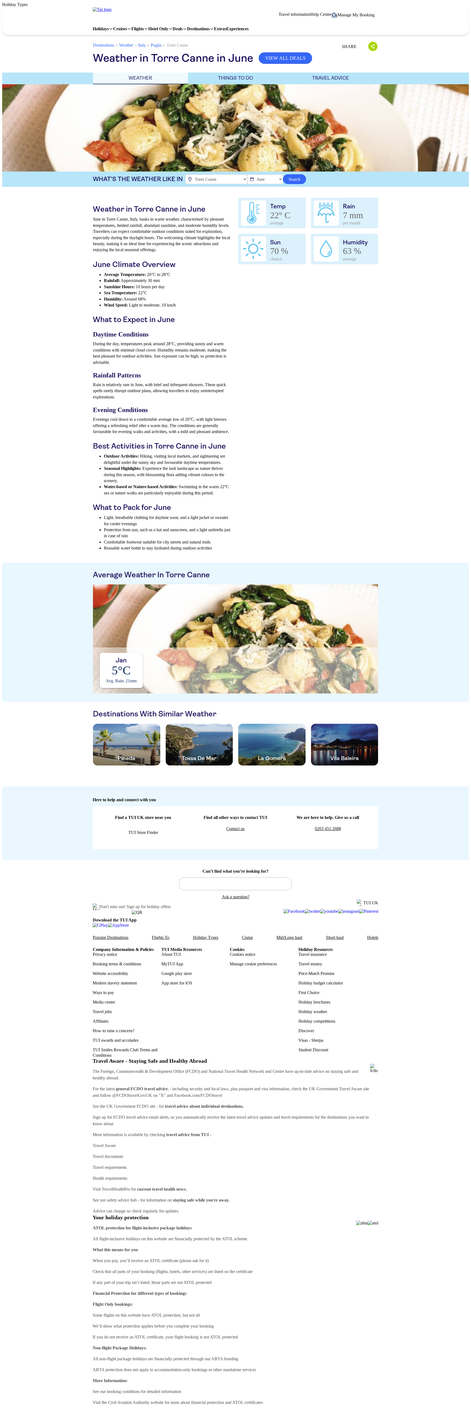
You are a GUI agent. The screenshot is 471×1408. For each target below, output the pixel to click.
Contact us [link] (235, 828)
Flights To (160, 937)
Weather (126, 45)
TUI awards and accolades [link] (115, 1040)
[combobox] (235, 884)
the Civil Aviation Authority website (133, 1402)
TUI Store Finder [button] (143, 832)
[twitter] (312, 911)
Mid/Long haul (289, 937)
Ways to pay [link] (103, 992)
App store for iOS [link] (176, 983)
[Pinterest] (368, 911)
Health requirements (110, 1178)
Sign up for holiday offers (148, 906)
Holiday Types (205, 937)
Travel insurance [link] (312, 954)
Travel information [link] (294, 14)
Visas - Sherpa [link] (310, 1040)
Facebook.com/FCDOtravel (198, 1095)
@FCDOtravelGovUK (132, 1095)
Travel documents (108, 1156)
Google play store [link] (176, 973)
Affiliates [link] (100, 1021)
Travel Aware (104, 1145)
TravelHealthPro (116, 1189)
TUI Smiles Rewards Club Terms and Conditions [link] (125, 1052)
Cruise (247, 937)
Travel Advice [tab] (330, 78)
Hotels (372, 937)
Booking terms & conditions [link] (117, 964)
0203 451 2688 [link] (328, 828)
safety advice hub (122, 1200)
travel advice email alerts (147, 1117)
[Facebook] (294, 911)
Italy (142, 45)
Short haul (335, 937)
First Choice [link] (308, 992)
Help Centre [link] (320, 14)
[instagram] (348, 911)
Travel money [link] (310, 964)
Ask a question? (235, 896)
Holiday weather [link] (312, 1011)
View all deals (285, 58)
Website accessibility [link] (110, 973)
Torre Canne (177, 45)
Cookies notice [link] (242, 954)
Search (294, 179)
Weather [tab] (140, 78)
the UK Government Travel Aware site (336, 1088)
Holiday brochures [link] (314, 1002)
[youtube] (329, 911)
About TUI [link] (171, 954)
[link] (102, 9)
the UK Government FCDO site (127, 1106)
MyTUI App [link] (172, 964)
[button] (354, 15)
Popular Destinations (110, 937)
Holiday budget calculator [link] (320, 983)
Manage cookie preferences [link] (253, 964)
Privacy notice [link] (105, 954)
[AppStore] (118, 924)
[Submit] (186, 881)
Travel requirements (110, 1167)
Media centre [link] (104, 1002)
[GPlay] (100, 924)
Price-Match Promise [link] (316, 973)
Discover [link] (306, 1030)
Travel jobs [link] (102, 1011)
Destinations (103, 45)
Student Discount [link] (313, 1049)
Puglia (156, 45)
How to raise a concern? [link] (113, 1030)
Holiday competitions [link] (316, 1021)
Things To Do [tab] (235, 78)
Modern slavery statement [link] (115, 983)
